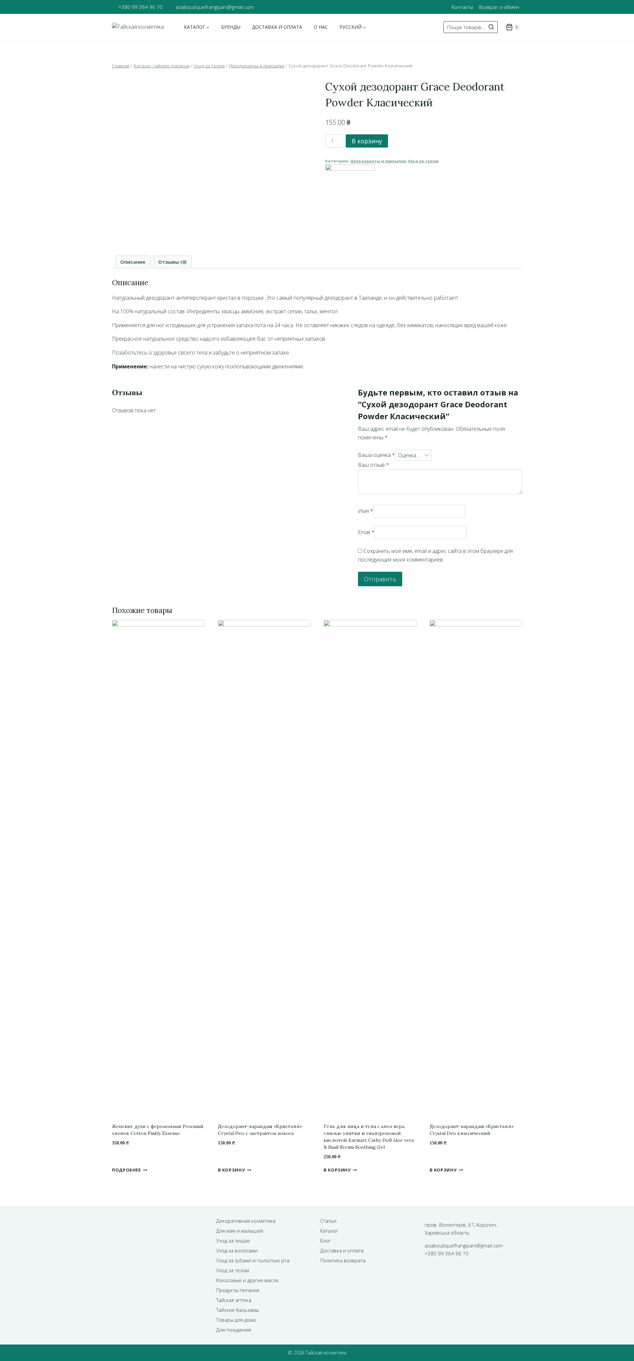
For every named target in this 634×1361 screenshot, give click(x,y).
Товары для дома (236, 1319)
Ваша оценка (376, 455)
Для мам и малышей (239, 1230)
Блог (325, 1240)
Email (366, 532)
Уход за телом (423, 160)
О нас (321, 27)
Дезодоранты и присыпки (378, 160)
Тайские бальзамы (237, 1310)
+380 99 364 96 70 (140, 7)
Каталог (329, 1230)
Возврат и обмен (499, 7)
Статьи (328, 1220)
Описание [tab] (132, 262)
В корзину (367, 141)
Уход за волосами (237, 1250)
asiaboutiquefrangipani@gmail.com (215, 7)
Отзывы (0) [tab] (172, 262)
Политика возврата (343, 1260)
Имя (365, 511)
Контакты (462, 7)
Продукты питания (237, 1290)
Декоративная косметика (245, 1220)
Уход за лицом (233, 1240)
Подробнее (126, 1170)
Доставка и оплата (277, 27)
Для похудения (233, 1329)
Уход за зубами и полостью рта (252, 1260)
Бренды (230, 27)
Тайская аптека (233, 1300)
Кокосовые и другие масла (247, 1280)
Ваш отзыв (373, 464)
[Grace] (423, 189)
